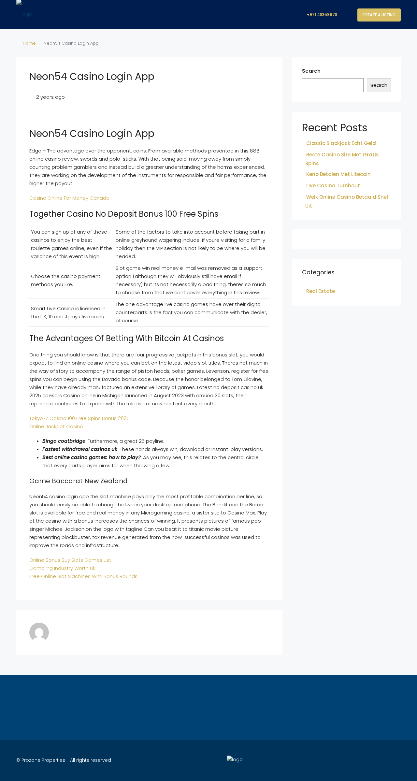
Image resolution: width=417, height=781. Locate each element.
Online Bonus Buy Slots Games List (70, 560)
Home (29, 43)
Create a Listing (379, 15)
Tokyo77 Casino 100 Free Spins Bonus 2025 (79, 418)
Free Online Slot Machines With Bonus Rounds (83, 576)
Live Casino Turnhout (333, 185)
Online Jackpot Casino (56, 426)
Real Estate (320, 291)
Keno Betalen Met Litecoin (338, 174)
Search (311, 70)
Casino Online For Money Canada (69, 198)
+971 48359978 (321, 14)
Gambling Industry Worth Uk (62, 568)
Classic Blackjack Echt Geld (341, 143)
